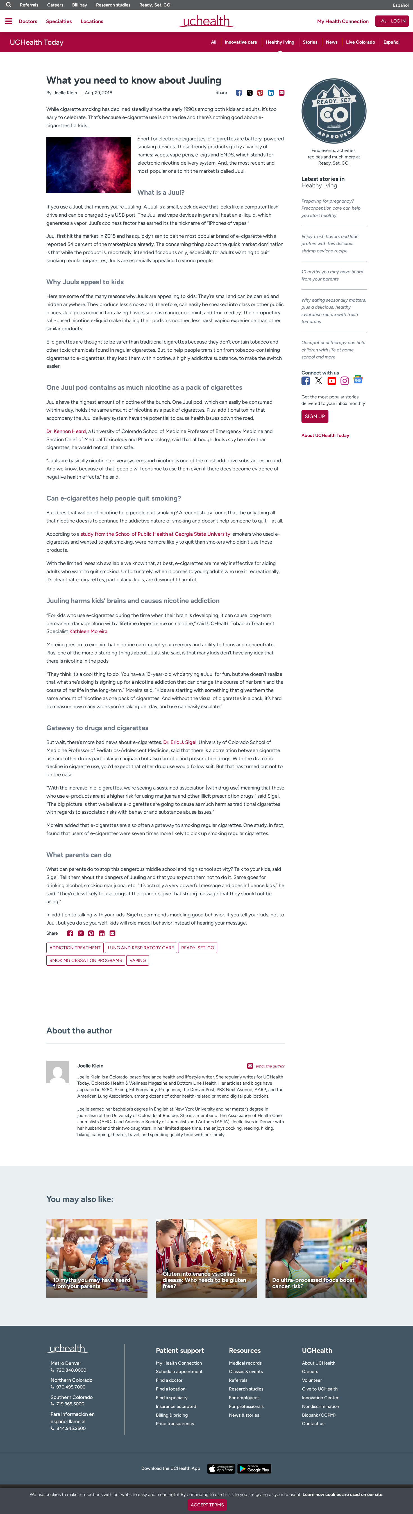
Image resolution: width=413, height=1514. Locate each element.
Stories (310, 42)
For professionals (246, 1406)
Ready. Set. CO (197, 947)
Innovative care (241, 42)
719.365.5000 (70, 1404)
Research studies (113, 5)
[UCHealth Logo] (67, 1348)
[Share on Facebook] (239, 93)
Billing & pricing (172, 1415)
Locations (92, 21)
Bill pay (79, 5)
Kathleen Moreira (88, 631)
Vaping (138, 960)
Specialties (59, 21)
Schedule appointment (179, 1371)
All (213, 42)
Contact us (313, 1423)
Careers (55, 5)
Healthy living (280, 42)
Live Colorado (360, 42)
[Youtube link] (332, 380)
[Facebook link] (305, 380)
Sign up (315, 416)
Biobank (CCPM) (319, 1415)
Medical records (245, 1363)
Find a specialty (172, 1397)
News (331, 42)
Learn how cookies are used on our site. (343, 1494)
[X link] (318, 380)
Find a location (170, 1389)
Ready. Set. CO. (155, 5)
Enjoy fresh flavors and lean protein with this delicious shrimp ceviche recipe (329, 244)
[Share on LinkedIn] (271, 93)
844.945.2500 (71, 1428)
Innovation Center (320, 1397)
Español (401, 5)
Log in (398, 21)
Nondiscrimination (320, 1406)
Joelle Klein (65, 92)
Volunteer (312, 1380)
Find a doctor (169, 1380)
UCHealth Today (36, 42)
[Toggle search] (8, 5)
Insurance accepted (176, 1406)
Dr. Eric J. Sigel (179, 742)
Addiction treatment (75, 947)
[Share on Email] (282, 93)
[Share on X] (250, 93)
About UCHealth (318, 1363)
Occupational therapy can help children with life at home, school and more (333, 350)
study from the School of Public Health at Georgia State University (155, 534)
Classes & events (246, 1371)
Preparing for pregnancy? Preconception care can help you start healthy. (331, 208)
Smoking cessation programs (85, 960)
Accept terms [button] (207, 1505)
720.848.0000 (71, 1370)
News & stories (244, 1415)
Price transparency (175, 1423)
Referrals (29, 5)
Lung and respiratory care (141, 947)
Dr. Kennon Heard (66, 431)
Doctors (28, 21)
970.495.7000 (70, 1387)
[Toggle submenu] (8, 21)
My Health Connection (343, 21)
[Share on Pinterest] (260, 93)
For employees (244, 1397)
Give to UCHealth (320, 1389)
